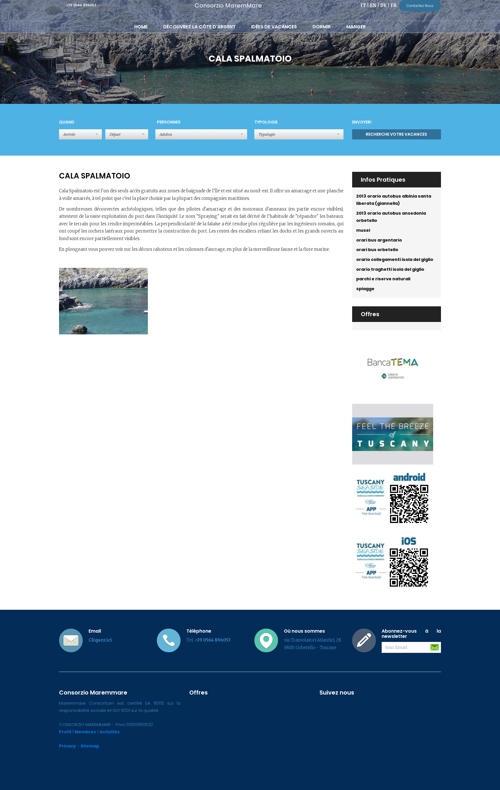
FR (393, 5)
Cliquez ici (100, 640)
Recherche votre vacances (396, 134)
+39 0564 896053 (81, 5)
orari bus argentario (379, 240)
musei (363, 230)
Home (141, 26)
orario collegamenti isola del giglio (394, 259)
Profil (65, 732)
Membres (85, 732)
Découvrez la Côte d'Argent (199, 26)
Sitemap (89, 746)
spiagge (365, 289)
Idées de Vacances (274, 26)
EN (373, 5)
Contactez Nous (420, 5)
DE (383, 5)
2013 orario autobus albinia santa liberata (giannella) (393, 200)
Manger (356, 26)
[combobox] (201, 134)
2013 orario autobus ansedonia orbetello (391, 217)
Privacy (67, 746)
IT (363, 5)
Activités (110, 732)
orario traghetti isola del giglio (390, 269)
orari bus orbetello (377, 250)
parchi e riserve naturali (383, 279)
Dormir (321, 26)
